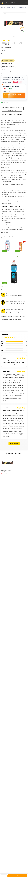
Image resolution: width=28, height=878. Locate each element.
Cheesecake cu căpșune (8, 66)
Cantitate (3, 69)
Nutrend (9, 47)
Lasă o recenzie (14, 443)
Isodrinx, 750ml (4, 286)
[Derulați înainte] (16, 36)
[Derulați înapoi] (11, 36)
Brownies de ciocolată (7, 60)
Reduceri (14, 7)
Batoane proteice (22, 7)
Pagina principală (5, 7)
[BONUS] (17, 2)
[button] (25, 2)
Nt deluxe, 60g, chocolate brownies (6, 471)
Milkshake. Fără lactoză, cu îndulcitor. (6, 254)
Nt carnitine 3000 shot (18, 253)
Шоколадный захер (7, 63)
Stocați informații (12, 110)
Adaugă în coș (17, 875)
